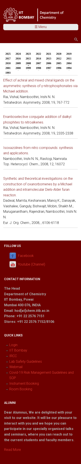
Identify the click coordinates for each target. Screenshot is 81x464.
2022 (38, 53)
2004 (68, 63)
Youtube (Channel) (31, 264)
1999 (28, 68)
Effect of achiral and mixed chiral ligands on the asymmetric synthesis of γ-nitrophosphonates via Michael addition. (40, 85)
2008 (29, 63)
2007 (38, 63)
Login (13, 345)
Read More (12, 450)
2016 (18, 58)
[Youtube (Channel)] (13, 264)
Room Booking (20, 389)
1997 (48, 68)
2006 (48, 63)
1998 (38, 68)
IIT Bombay (18, 350)
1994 (68, 68)
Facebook (26, 256)
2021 (48, 53)
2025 (8, 53)
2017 (8, 58)
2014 (38, 58)
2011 (68, 58)
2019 (68, 53)
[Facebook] (13, 256)
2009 (18, 63)
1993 (8, 72)
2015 (28, 58)
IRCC (13, 356)
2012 (58, 58)
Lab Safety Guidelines (25, 361)
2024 (18, 53)
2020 (58, 53)
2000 (18, 68)
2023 (28, 53)
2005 (58, 63)
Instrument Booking (24, 383)
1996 (58, 68)
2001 (8, 68)
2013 (48, 58)
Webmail (15, 367)
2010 (8, 63)
